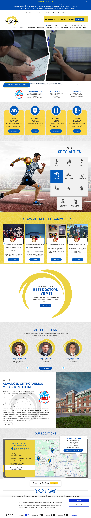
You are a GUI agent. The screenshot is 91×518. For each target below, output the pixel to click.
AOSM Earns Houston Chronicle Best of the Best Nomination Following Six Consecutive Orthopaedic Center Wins (58, 85)
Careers (75, 25)
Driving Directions (52, 450)
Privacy (28, 496)
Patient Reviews (45, 286)
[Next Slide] (45, 303)
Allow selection (79, 504)
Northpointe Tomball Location (20, 459)
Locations (50, 28)
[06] (13, 163)
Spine (81, 165)
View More (13, 259)
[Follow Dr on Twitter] (41, 491)
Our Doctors (14, 119)
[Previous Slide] (43, 303)
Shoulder (57, 179)
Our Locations (45, 433)
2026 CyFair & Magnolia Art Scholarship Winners (56, 245)
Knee (56, 165)
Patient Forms (56, 119)
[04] (27, 160)
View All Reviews (45, 305)
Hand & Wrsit (82, 179)
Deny (79, 509)
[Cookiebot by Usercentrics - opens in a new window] (9, 515)
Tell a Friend (51, 496)
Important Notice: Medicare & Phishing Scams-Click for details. (46, 83)
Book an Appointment (51, 453)
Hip (69, 165)
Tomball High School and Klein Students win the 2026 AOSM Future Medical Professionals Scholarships (35, 247)
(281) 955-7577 (53, 25)
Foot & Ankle (69, 179)
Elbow (57, 192)
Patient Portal (35, 119)
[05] (36, 202)
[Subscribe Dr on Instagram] (54, 491)
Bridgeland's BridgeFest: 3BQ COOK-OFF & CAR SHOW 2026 (77, 245)
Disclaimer (20, 496)
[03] (27, 170)
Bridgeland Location (17, 463)
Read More (7, 424)
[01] (37, 188)
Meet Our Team (41, 28)
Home (13, 496)
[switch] (41, 515)
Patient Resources (75, 28)
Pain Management (81, 192)
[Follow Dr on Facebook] (37, 491)
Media (85, 28)
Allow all (79, 500)
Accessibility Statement (73, 496)
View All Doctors (45, 368)
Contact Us (83, 25)
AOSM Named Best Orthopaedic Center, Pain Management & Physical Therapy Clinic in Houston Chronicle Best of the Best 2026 (13, 247)
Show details (74, 515)
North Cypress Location (18, 454)
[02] (27, 181)
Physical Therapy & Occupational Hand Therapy (75, 206)
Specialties (31, 28)
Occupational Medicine (63, 205)
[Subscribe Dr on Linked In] (50, 491)
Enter (35, 131)
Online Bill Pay (77, 119)
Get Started (79, 19)
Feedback (43, 496)
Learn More (14, 131)
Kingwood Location (17, 468)
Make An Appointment (61, 28)
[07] (20, 159)
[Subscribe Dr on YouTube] (45, 491)
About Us (67, 25)
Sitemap (34, 496)
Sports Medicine (69, 192)
